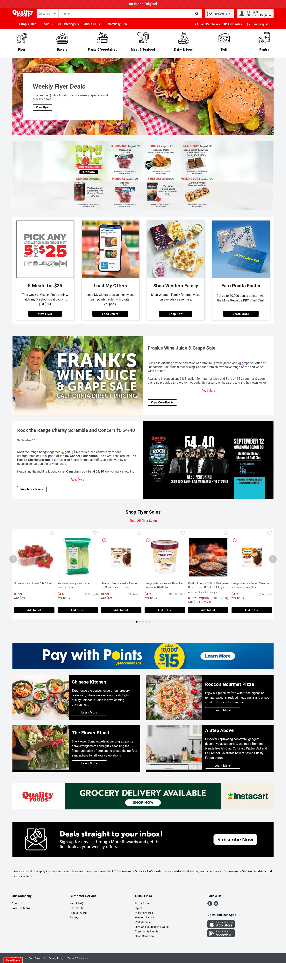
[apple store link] (221, 927)
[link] (207, 24)
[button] (230, 12)
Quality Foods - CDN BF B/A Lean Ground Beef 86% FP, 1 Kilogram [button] (208, 585)
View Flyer (45, 313)
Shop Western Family (175, 285)
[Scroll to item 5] (149, 622)
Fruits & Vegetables (102, 49)
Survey (74, 917)
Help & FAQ (76, 903)
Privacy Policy (56, 958)
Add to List (34, 610)
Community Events (146, 931)
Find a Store (142, 903)
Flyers (138, 908)
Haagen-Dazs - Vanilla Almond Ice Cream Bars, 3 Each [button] (121, 585)
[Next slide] (273, 559)
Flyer (21, 49)
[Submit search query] (197, 14)
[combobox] (47, 13)
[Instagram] (216, 905)
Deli (224, 49)
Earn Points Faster (241, 285)
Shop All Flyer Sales (143, 521)
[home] (23, 14)
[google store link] (221, 936)
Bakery (62, 49)
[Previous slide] (13, 559)
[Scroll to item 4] (146, 622)
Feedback (13, 960)
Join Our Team (21, 908)
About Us (17, 903)
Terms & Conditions (78, 958)
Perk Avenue (143, 922)
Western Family (144, 917)
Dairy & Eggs (183, 49)
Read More (208, 390)
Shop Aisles (28, 24)
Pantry (264, 49)
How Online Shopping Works (152, 926)
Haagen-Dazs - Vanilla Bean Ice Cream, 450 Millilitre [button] (165, 585)
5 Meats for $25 (45, 285)
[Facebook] (209, 905)
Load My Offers (110, 285)
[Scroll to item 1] (136, 622)
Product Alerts (78, 912)
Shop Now (175, 313)
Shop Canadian (144, 936)
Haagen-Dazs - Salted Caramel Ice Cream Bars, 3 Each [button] (252, 585)
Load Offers (110, 313)
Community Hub (116, 24)
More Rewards (144, 912)
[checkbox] (52, 533)
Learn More (241, 313)
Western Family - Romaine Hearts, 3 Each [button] (78, 585)
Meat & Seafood (143, 49)
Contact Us (76, 908)
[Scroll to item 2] (139, 622)
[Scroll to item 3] (143, 622)
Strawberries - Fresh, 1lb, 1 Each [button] (34, 583)
